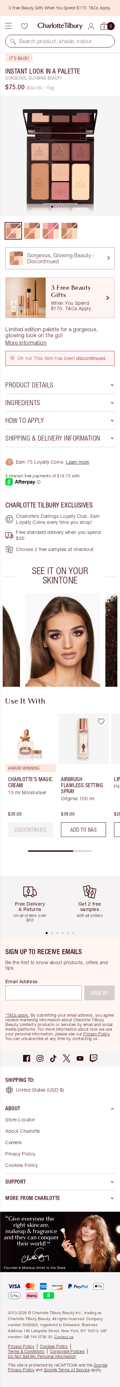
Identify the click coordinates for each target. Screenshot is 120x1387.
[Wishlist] (24, 26)
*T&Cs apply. (17, 1015)
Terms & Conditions (26, 1351)
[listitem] (60, 156)
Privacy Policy (96, 1033)
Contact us (63, 1336)
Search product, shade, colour (55, 41)
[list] (60, 156)
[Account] (91, 26)
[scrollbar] (60, 851)
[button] (13, 41)
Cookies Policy (21, 1165)
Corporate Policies (67, 1351)
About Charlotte (22, 1131)
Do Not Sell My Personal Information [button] (42, 1356)
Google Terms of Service (67, 1369)
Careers (13, 1142)
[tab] (52, 207)
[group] (63, 640)
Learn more (77, 462)
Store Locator (20, 1119)
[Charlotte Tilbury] (60, 26)
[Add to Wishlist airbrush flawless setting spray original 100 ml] (101, 721)
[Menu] (8, 26)
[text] (30, 830)
